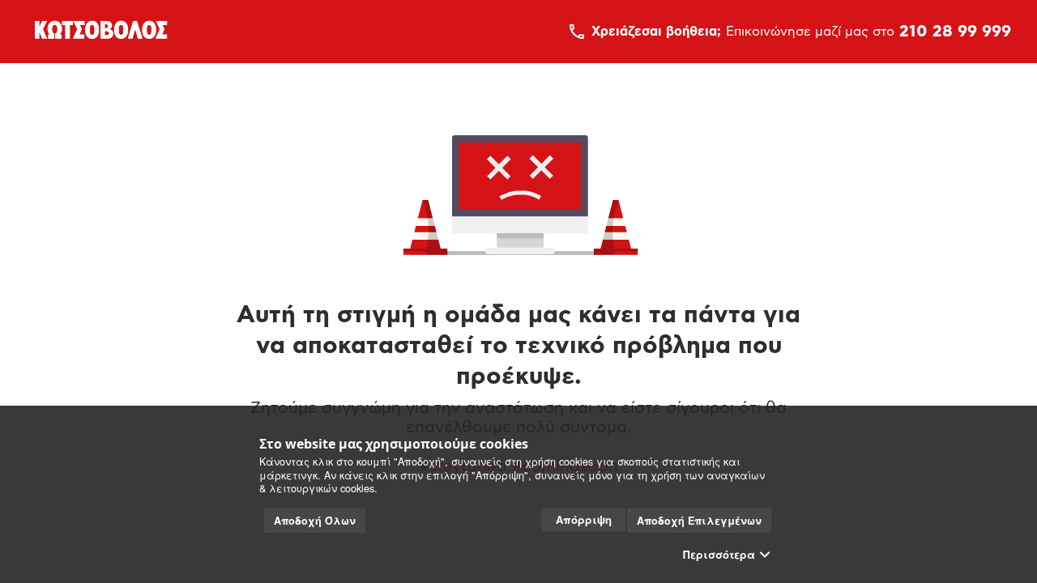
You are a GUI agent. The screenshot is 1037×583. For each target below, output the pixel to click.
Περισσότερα (719, 554)
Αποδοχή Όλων (315, 520)
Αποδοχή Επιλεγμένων (699, 520)
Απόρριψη (584, 519)
